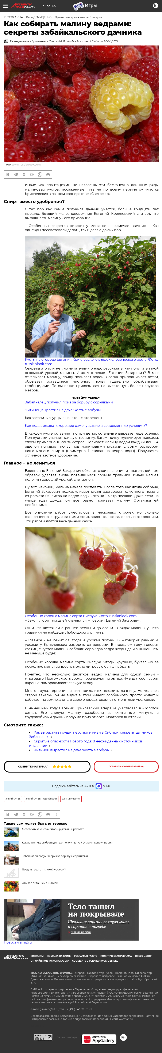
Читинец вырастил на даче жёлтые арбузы (63, 410)
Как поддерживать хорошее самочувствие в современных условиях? (86, 426)
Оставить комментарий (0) (126, 766)
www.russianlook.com (26, 164)
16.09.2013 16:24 (13, 17)
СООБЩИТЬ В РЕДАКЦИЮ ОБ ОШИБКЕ (95, 961)
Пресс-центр (143, 956)
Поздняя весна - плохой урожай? (44, 869)
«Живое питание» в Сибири (40, 883)
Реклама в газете (85, 956)
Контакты (37, 956)
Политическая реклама (116, 956)
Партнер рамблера (67, 1037)
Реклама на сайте (59, 956)
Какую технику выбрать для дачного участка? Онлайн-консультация (67, 842)
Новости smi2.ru (18, 942)
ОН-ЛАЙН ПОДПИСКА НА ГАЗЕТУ (50, 961)
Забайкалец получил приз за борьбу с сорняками (69, 402)
